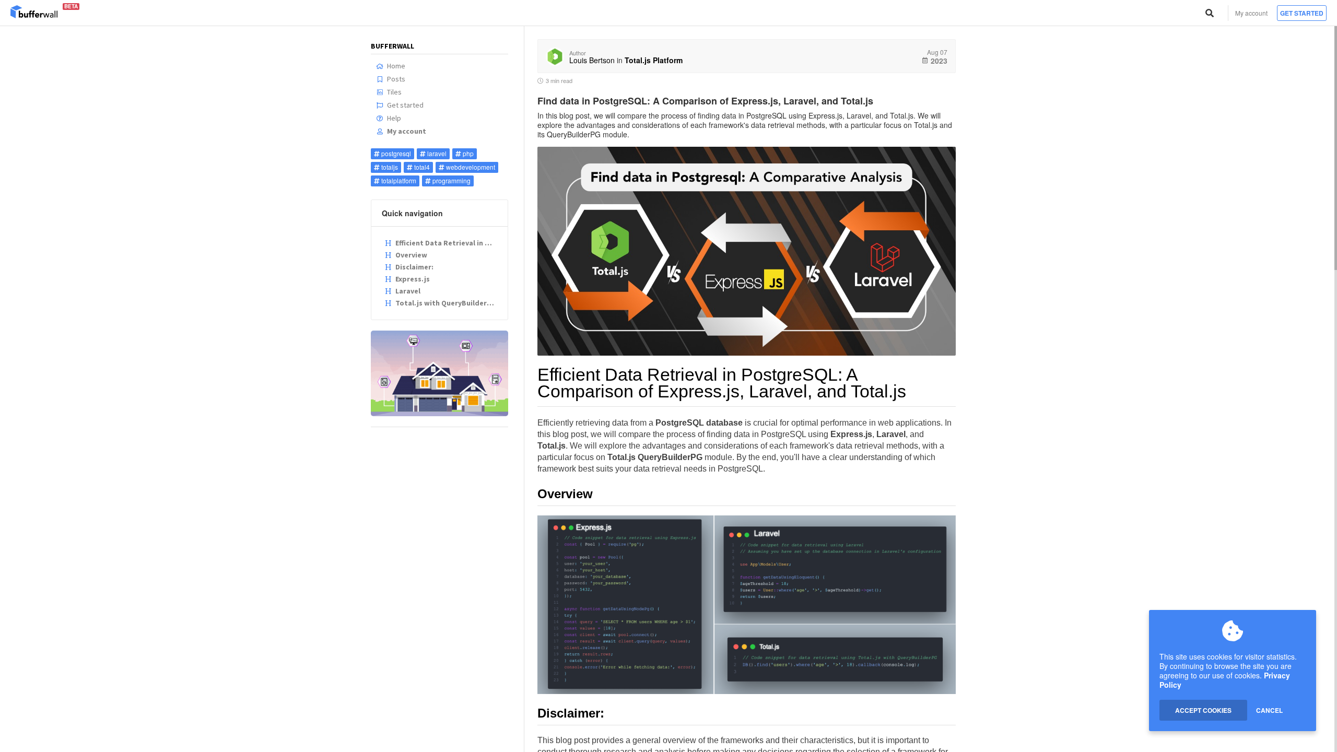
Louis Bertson (592, 60)
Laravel (407, 291)
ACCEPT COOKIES (1203, 710)
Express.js (412, 279)
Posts (396, 79)
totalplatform (398, 180)
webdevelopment (470, 166)
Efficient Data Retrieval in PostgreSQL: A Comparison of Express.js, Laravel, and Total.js (446, 243)
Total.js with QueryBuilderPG (446, 303)
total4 (422, 166)
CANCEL (1269, 710)
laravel (437, 153)
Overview (411, 255)
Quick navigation (412, 213)
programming (451, 180)
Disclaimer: (414, 267)
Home (396, 65)
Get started (1301, 13)
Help (394, 118)
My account (1251, 12)
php (468, 153)
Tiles (394, 92)
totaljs (389, 166)
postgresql (396, 153)
